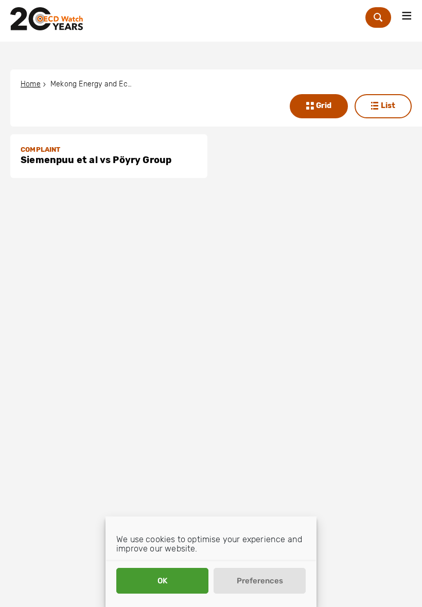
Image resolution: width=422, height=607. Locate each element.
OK (162, 580)
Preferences (260, 580)
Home (31, 84)
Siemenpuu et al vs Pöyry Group (96, 160)
